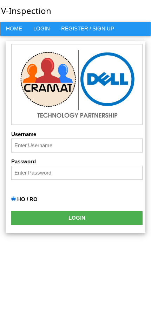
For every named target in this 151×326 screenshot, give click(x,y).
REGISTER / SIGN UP (87, 28)
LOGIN (41, 28)
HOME (14, 28)
